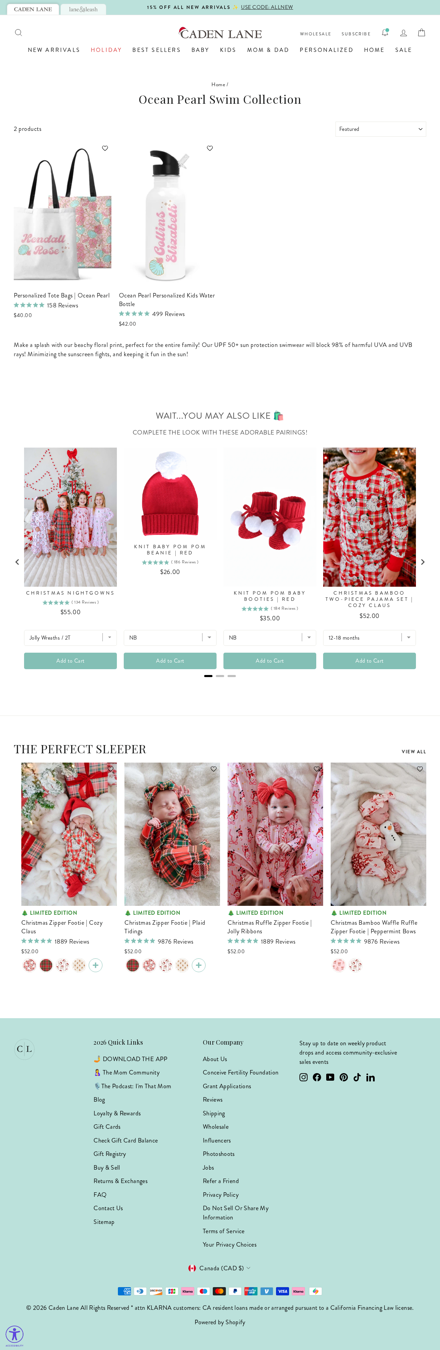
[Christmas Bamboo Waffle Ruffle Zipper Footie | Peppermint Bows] (339, 965)
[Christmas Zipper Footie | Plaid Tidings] (46, 965)
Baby (200, 50)
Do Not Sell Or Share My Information (235, 1213)
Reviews (213, 1099)
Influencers (217, 1140)
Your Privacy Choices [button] (229, 1244)
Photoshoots (219, 1153)
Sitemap (104, 1221)
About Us (215, 1059)
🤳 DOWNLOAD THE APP (130, 1059)
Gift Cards (107, 1126)
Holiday (106, 50)
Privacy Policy (221, 1194)
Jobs (208, 1167)
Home (374, 50)
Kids (228, 50)
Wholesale (316, 34)
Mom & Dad (268, 50)
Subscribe (356, 34)
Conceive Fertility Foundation (240, 1072)
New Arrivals (54, 50)
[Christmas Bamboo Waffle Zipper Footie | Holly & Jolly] (62, 965)
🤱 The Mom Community (127, 1072)
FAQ (100, 1194)
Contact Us (108, 1208)
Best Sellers (156, 50)
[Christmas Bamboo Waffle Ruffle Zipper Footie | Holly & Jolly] (355, 965)
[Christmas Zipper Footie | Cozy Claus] (29, 965)
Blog (99, 1099)
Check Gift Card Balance (126, 1140)
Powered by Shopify (220, 1322)
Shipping (214, 1113)
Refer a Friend (221, 1181)
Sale (403, 50)
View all (414, 752)
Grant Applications (227, 1086)
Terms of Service (224, 1231)
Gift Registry (110, 1153)
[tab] (33, 9)
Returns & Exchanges (120, 1181)
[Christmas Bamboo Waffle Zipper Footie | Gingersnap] (79, 965)
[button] (102, 151)
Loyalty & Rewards (117, 1113)
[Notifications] (385, 32)
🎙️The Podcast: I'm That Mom (132, 1086)
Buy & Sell (107, 1167)
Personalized (326, 50)
